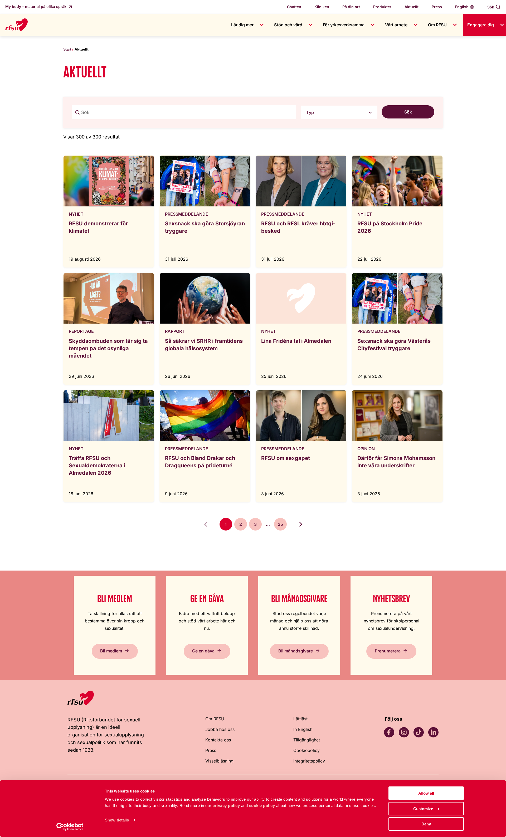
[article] (108, 211)
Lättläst (300, 718)
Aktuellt (412, 6)
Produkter (382, 6)
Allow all (426, 793)
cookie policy (262, 805)
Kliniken (321, 6)
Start (67, 49)
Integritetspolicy (309, 761)
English (462, 6)
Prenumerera (388, 650)
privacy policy (226, 805)
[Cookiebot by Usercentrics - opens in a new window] (70, 827)
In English (302, 729)
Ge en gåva (203, 650)
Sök (490, 7)
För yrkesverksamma (343, 24)
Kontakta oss (218, 739)
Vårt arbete (396, 24)
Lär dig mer (242, 24)
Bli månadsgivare (295, 650)
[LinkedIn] (433, 732)
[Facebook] (389, 732)
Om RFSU (437, 24)
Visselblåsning (219, 761)
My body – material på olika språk (36, 6)
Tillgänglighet (306, 739)
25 (280, 524)
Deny (426, 824)
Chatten (294, 6)
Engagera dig (480, 24)
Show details (117, 820)
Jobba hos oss (220, 729)
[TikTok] (418, 732)
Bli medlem (111, 650)
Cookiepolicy (306, 750)
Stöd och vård (288, 24)
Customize (423, 808)
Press (437, 6)
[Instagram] (403, 732)
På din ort (351, 6)
